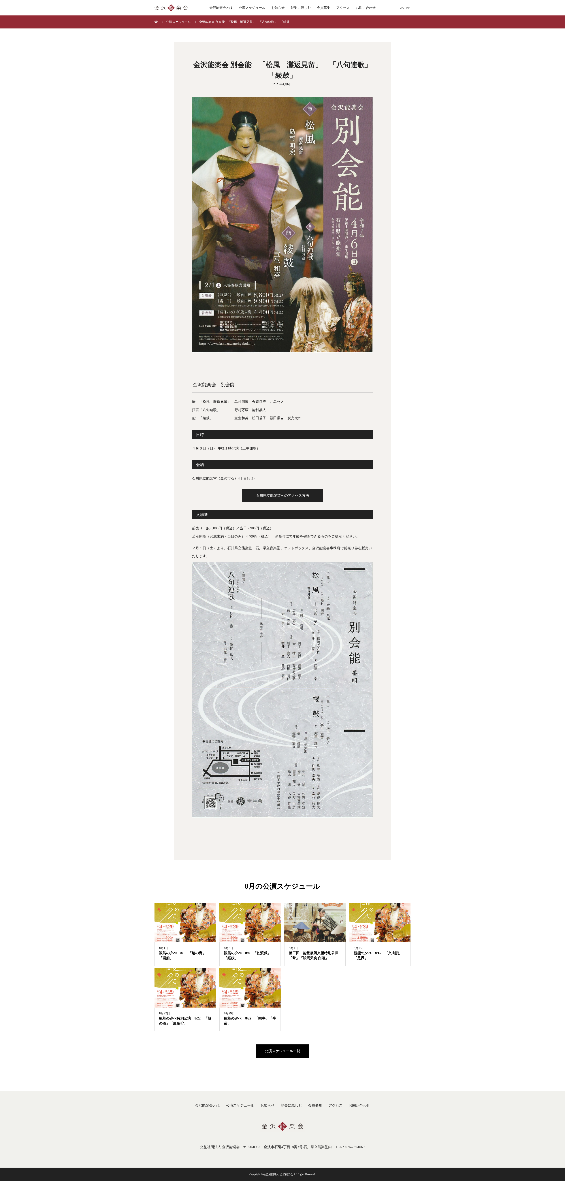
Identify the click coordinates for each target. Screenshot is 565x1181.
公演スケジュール (252, 7)
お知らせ (278, 7)
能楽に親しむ (301, 7)
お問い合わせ (366, 7)
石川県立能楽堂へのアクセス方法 (282, 495)
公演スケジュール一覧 (282, 1051)
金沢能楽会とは (221, 7)
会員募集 (323, 7)
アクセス (343, 7)
